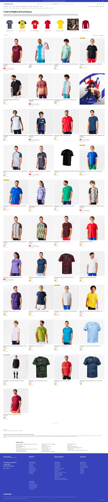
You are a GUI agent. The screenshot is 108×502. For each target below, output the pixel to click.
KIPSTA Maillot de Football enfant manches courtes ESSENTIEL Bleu (91, 171)
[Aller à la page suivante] (57, 423)
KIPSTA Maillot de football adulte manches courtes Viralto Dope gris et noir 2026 (15, 242)
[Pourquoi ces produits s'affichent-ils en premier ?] (92, 35)
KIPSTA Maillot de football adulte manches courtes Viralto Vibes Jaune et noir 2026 (41, 242)
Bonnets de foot (44, 445)
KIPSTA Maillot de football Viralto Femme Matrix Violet (12, 277)
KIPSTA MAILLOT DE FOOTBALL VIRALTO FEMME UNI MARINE (39, 311)
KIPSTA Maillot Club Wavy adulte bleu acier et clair (37, 277)
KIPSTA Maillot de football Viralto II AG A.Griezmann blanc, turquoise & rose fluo (41, 64)
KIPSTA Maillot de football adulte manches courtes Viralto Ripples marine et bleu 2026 (92, 136)
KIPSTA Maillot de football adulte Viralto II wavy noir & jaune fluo (40, 171)
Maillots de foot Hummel (60, 30)
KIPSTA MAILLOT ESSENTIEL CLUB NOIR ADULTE (11, 99)
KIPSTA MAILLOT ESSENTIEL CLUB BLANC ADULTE (88, 277)
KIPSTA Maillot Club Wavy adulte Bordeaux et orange (12, 414)
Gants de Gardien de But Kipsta (21, 446)
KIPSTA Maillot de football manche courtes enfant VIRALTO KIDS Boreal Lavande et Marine (41, 206)
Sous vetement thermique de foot (21, 450)
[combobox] (102, 35)
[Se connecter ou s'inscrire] (102, 4)
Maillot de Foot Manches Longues (72, 446)
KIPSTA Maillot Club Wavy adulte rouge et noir (62, 380)
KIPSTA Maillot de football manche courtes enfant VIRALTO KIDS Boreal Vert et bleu (66, 64)
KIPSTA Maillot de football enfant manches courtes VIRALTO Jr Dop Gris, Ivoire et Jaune (92, 206)
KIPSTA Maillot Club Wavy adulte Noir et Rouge (62, 241)
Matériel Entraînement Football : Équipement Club (74, 447)
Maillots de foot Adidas (9, 30)
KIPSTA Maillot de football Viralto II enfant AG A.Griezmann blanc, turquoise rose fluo (65, 100)
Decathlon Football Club (45, 450)
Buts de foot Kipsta (19, 445)
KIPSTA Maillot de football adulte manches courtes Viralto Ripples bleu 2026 (15, 172)
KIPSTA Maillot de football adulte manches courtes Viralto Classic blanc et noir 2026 (15, 136)
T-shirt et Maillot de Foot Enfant (46, 446)
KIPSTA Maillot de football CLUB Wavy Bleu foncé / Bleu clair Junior (91, 380)
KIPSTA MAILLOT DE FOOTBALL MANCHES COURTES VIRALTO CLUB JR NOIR (66, 171)
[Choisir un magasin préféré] (98, 4)
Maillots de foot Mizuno (85, 30)
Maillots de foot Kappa (73, 30)
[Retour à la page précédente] (51, 423)
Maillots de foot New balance (35, 30)
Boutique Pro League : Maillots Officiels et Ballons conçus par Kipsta (77, 450)
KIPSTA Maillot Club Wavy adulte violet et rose (11, 311)
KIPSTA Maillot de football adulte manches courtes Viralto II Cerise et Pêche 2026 (15, 64)
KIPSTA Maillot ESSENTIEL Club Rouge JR (86, 241)
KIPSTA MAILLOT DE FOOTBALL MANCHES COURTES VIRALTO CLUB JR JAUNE (91, 312)
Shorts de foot (69, 445)
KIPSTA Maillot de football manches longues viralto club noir (13, 380)
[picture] (15, 50)
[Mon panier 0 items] (104, 4)
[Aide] (100, 4)
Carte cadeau (102, 6)
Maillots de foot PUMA (22, 30)
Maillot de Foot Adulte (45, 447)
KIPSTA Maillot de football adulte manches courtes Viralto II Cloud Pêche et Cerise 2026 (41, 100)
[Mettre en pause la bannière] (102, 1)
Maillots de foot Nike (48, 30)
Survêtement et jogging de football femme (48, 451)
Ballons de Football (19, 447)
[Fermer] (104, 1)
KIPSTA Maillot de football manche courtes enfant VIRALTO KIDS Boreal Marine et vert (41, 136)
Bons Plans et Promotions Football (21, 451)
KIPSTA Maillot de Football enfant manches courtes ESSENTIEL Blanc (65, 311)
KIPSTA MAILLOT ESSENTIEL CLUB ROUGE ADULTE (62, 135)
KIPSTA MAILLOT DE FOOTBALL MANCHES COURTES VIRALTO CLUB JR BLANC (15, 346)
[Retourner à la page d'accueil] (8, 4)
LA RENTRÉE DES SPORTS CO (92, 102)
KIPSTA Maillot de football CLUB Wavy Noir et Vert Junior (38, 380)
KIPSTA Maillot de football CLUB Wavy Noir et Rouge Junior (64, 277)
